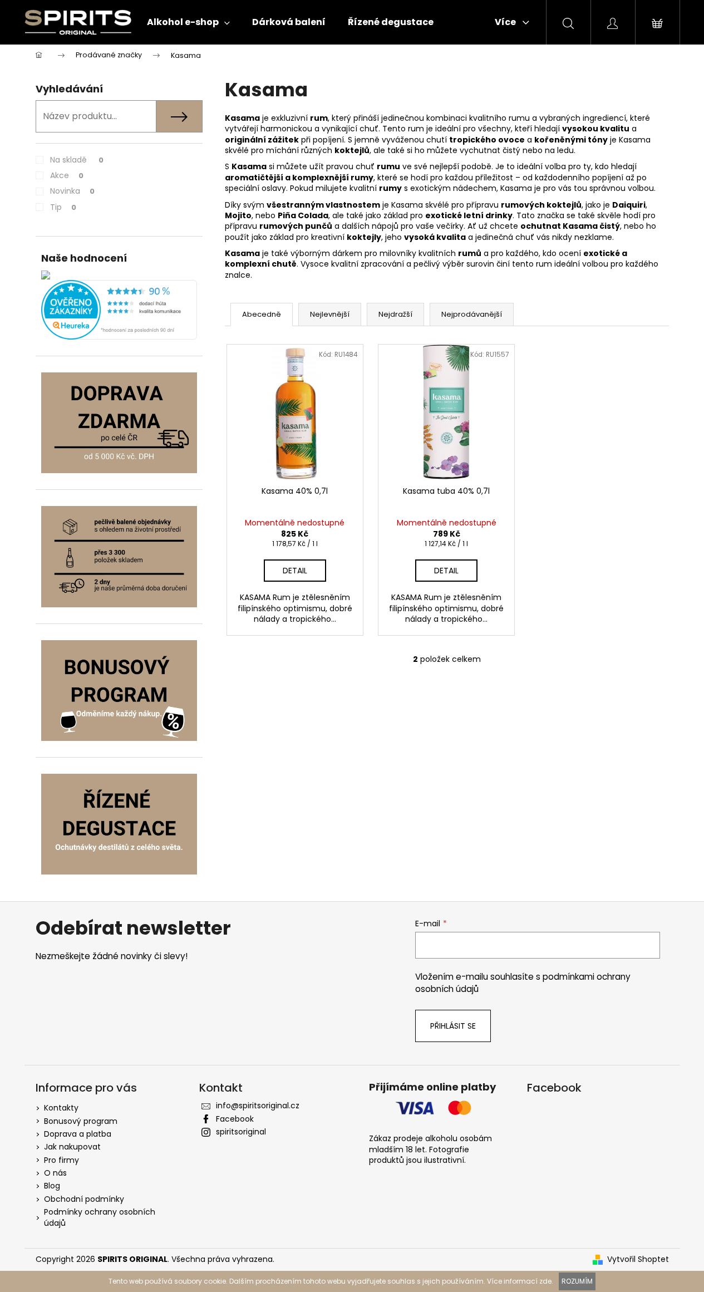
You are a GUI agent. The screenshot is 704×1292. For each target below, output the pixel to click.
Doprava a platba (77, 1133)
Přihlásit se (453, 1025)
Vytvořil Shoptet (638, 1259)
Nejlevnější (329, 314)
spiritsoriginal (241, 1131)
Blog (52, 1185)
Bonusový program (80, 1121)
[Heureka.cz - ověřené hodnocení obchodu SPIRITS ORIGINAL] (119, 310)
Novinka (72, 190)
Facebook (235, 1118)
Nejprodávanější (471, 314)
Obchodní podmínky (84, 1199)
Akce (66, 175)
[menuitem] (188, 22)
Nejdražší (395, 314)
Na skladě (77, 159)
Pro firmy (61, 1160)
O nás (55, 1172)
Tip (63, 207)
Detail (295, 570)
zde (545, 1281)
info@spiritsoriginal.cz (257, 1105)
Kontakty (61, 1107)
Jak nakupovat (72, 1146)
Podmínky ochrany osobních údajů (99, 1217)
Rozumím (577, 1281)
